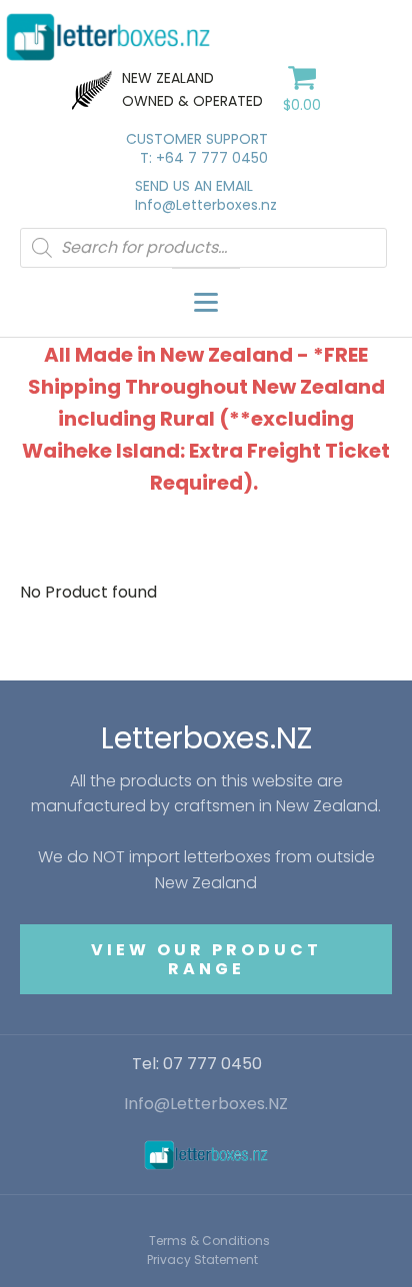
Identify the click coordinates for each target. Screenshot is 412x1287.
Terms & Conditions (209, 1240)
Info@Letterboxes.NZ (206, 1104)
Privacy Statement (202, 1259)
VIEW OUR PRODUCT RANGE (206, 959)
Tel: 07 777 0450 (197, 1064)
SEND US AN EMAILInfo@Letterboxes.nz (206, 196)
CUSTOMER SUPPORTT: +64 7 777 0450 (197, 149)
